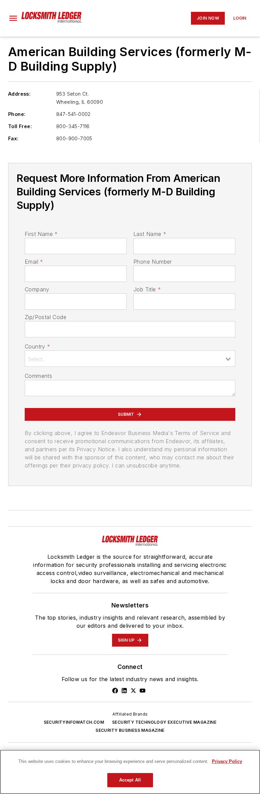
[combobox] (130, 359)
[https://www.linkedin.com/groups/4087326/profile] (124, 690)
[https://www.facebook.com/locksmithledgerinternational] (115, 690)
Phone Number (152, 261)
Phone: (16, 114)
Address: (19, 94)
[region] (130, 772)
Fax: (13, 138)
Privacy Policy (227, 761)
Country (37, 346)
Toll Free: (20, 126)
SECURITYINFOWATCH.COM (74, 722)
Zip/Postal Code (45, 317)
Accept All (130, 780)
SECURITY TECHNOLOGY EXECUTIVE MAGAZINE (164, 722)
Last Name (149, 234)
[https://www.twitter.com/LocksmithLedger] (133, 690)
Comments (38, 375)
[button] (13, 18)
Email (34, 261)
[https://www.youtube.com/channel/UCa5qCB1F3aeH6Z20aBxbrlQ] (142, 690)
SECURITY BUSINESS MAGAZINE (129, 730)
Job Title (147, 289)
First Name (41, 234)
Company (37, 289)
